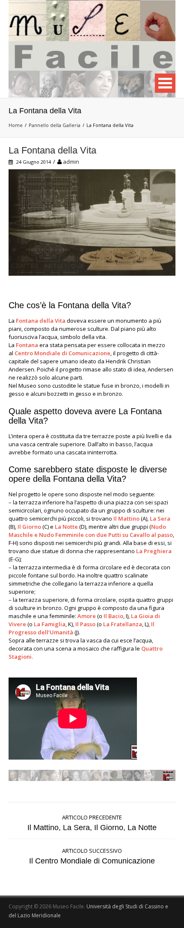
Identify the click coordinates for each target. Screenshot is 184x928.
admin (71, 161)
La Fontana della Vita (52, 150)
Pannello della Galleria (54, 125)
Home (16, 125)
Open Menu (165, 83)
